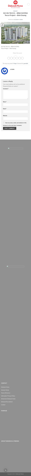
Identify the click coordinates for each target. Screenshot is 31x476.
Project (15, 11)
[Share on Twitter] (14, 58)
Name (5, 101)
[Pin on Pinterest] (19, 58)
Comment (6, 88)
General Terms (5, 390)
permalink (26, 63)
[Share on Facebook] (11, 58)
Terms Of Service (5, 393)
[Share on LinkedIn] (22, 58)
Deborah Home (5, 387)
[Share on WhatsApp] (8, 58)
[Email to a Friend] (17, 58)
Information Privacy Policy (8, 396)
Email (4, 108)
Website (5, 115)
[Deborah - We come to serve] (15, 4)
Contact (3, 404)
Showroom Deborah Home (8, 398)
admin (21, 19)
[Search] (28, 4)
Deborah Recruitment (7, 401)
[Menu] (2, 4)
